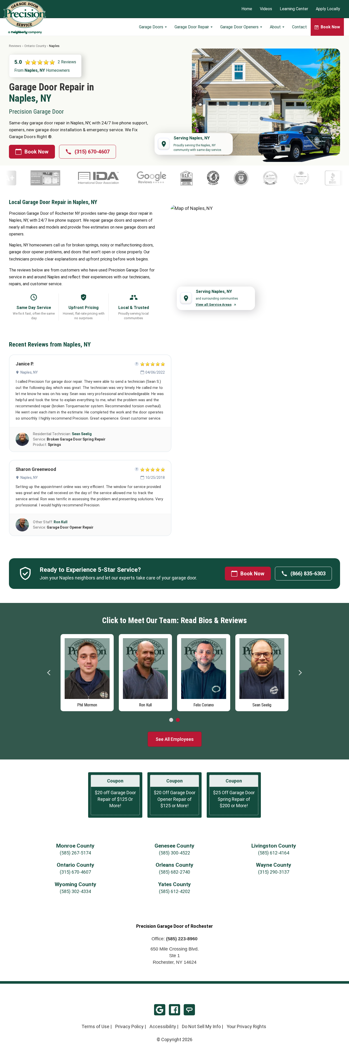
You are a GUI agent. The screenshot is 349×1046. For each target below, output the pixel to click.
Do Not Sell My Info (201, 1026)
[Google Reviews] (102, 178)
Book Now (37, 152)
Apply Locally (328, 9)
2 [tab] (177, 720)
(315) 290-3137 (273, 872)
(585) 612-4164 (273, 852)
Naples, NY (29, 372)
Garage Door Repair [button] (192, 27)
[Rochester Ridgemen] (164, 178)
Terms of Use (95, 1026)
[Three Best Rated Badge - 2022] (221, 178)
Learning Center (294, 9)
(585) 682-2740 (174, 872)
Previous (49, 672)
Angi (189, 1009)
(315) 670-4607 (92, 152)
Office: (174, 938)
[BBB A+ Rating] (291, 178)
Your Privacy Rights (246, 1026)
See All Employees (175, 739)
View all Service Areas (213, 304)
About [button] (276, 27)
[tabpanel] (87, 671)
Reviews (15, 46)
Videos (266, 9)
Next (300, 672)
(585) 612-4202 (174, 891)
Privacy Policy (129, 1026)
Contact (299, 27)
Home (246, 9)
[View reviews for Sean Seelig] (22, 439)
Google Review (159, 1009)
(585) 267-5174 (75, 852)
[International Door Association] (49, 178)
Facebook (174, 1009)
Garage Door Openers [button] (240, 27)
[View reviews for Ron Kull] (22, 524)
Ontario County (35, 46)
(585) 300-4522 (174, 852)
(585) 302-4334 (75, 891)
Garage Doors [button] (151, 27)
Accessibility (162, 1026)
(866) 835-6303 (307, 573)
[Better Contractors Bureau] (137, 178)
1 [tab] (171, 720)
